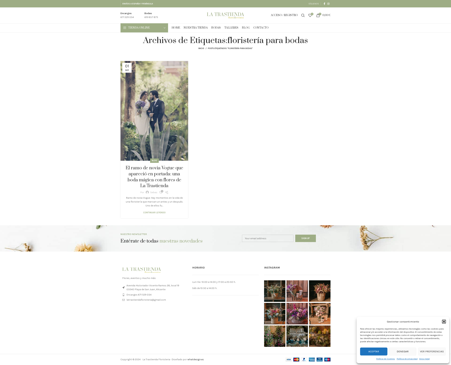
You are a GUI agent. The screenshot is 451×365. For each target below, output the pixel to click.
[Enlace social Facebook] (324, 3)
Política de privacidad (407, 359)
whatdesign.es (195, 359)
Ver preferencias (432, 351)
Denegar (403, 351)
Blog (154, 160)
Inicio (201, 48)
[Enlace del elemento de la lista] (153, 295)
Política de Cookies (385, 359)
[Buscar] (303, 15)
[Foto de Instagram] (275, 291)
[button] (444, 321)
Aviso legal (424, 359)
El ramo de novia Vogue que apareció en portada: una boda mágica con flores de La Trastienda (154, 177)
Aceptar (373, 351)
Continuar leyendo (154, 212)
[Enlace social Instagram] (328, 3)
